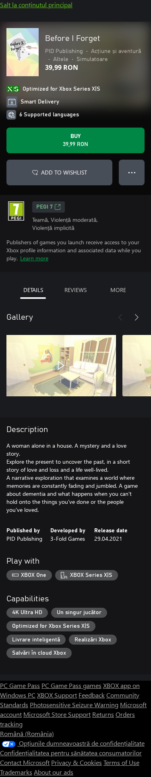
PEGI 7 (44, 207)
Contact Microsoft (25, 762)
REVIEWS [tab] (75, 290)
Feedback (92, 695)
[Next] (136, 317)
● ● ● (132, 172)
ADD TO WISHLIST (64, 172)
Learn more (34, 258)
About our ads (53, 772)
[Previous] (120, 317)
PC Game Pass (20, 685)
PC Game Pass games (71, 685)
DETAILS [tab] (33, 290)
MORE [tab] (118, 290)
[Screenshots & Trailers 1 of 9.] (61, 365)
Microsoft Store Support (57, 714)
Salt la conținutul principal (36, 4)
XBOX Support (57, 695)
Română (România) (27, 733)
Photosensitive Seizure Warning (74, 704)
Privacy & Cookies (76, 762)
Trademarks (16, 772)
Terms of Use (121, 762)
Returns (103, 714)
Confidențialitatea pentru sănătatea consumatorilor (71, 753)
